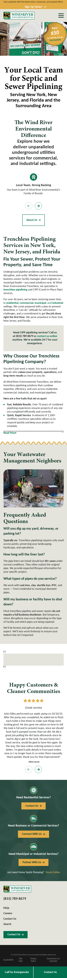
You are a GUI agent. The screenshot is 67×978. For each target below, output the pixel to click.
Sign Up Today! (33, 6)
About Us (31, 220)
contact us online (47, 336)
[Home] (19, 16)
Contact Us (50, 972)
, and (49, 303)
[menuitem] (8, 959)
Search (7, 924)
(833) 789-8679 (24, 336)
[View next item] (38, 206)
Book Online (53, 872)
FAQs (6, 908)
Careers (7, 913)
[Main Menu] (61, 15)
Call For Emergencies (17, 972)
